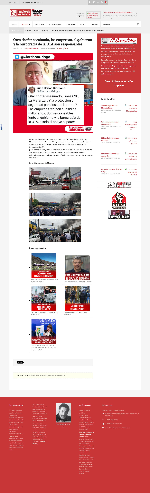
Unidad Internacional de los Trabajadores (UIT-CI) (86, 434)
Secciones (39, 24)
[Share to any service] (1, 129)
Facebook (90, 2)
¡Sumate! (106, 24)
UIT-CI (106, 2)
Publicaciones (54, 24)
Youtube (102, 2)
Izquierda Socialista (32, 49)
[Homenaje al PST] (119, 185)
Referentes (71, 24)
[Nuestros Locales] (119, 214)
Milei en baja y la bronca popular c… (110, 139)
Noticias (25, 24)
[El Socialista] (119, 41)
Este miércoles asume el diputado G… (109, 123)
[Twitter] (1, 127)
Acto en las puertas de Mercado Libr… (109, 107)
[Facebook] (1, 125)
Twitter (98, 2)
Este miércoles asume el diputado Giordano (78, 282)
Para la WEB (45, 30)
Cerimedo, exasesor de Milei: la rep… (111, 170)
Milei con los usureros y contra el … (109, 155)
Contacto (94, 24)
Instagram (94, 2)
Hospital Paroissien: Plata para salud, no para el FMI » (48, 375)
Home (14, 24)
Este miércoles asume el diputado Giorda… (118, 12)
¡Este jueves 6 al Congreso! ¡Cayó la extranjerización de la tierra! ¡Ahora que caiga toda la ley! (43, 347)
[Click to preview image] (53, 93)
